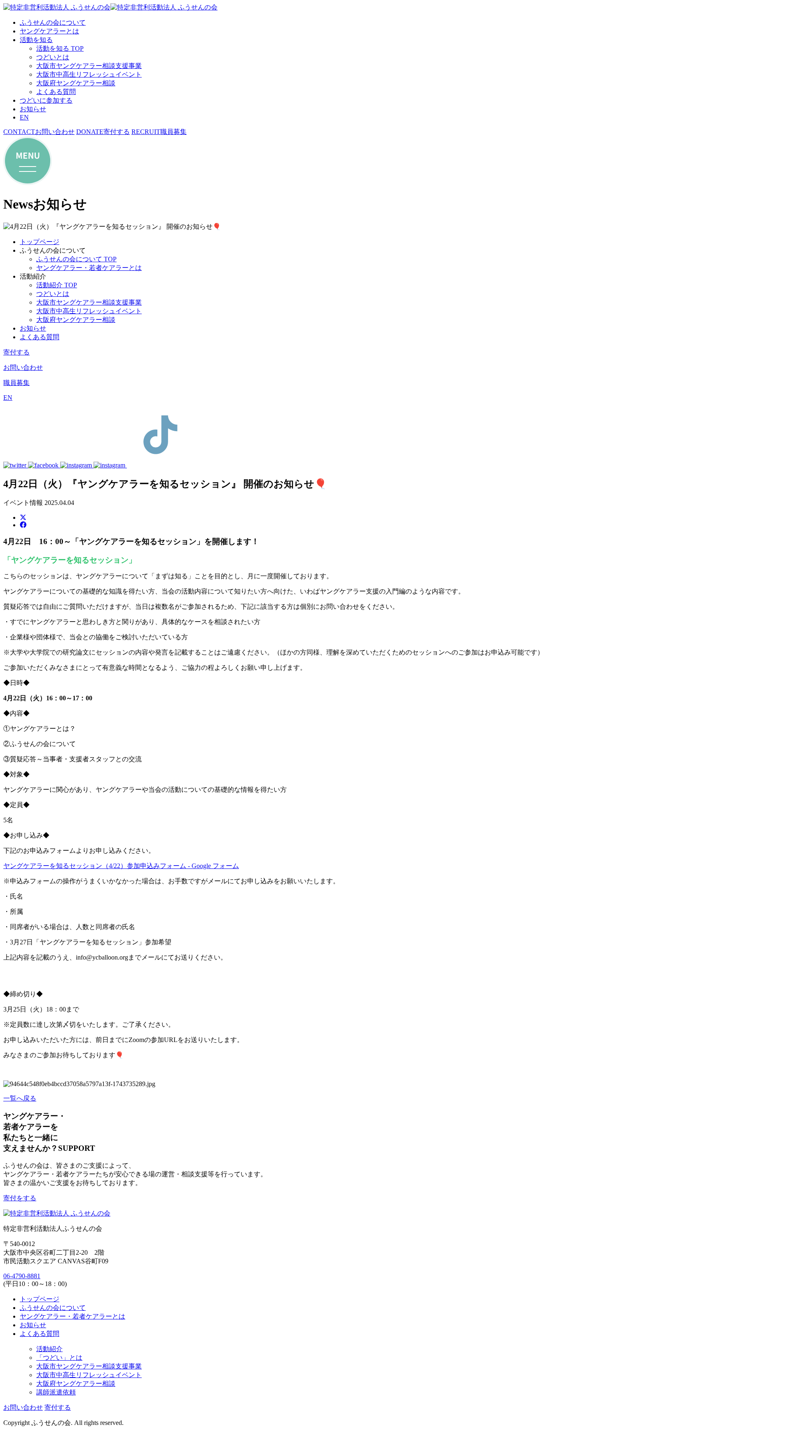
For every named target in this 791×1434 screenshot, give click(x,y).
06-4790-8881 (21, 1275)
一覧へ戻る (19, 1098)
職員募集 (16, 382)
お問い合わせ (23, 367)
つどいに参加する (46, 100)
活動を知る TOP (60, 48)
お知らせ (33, 109)
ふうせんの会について (53, 22)
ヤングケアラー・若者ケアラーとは (89, 267)
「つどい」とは (59, 1357)
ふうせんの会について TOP (76, 259)
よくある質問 (56, 91)
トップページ (39, 241)
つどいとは (52, 57)
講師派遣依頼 (56, 1392)
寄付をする (19, 1198)
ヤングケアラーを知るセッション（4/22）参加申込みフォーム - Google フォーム (121, 865)
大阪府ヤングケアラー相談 (75, 83)
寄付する (16, 352)
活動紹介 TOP (56, 285)
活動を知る (36, 39)
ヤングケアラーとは (49, 31)
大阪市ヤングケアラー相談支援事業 (89, 65)
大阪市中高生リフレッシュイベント (89, 74)
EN (24, 117)
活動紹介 (49, 1348)
